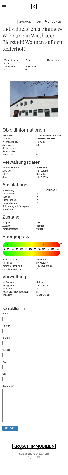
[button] (4, 6)
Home (23, 450)
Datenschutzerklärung (34, 454)
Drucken (54, 21)
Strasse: (7, 349)
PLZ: (5, 361)
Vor (38, 21)
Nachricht (8, 385)
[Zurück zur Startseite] (34, 6)
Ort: (5, 373)
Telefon (7, 325)
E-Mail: (7, 337)
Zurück (25, 21)
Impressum (41, 450)
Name (6, 313)
